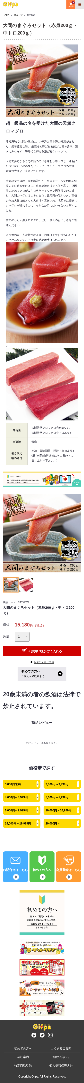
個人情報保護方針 (61, 1065)
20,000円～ (53, 823)
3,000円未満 (13, 784)
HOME (6, 15)
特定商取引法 (23, 1065)
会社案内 (23, 1057)
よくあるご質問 (61, 1048)
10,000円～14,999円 (58, 810)
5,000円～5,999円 (57, 797)
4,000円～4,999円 (16, 797)
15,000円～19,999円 (18, 823)
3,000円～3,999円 (57, 784)
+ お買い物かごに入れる (45, 651)
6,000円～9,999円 (16, 810)
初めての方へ (23, 1048)
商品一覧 (18, 15)
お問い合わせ (61, 1057)
